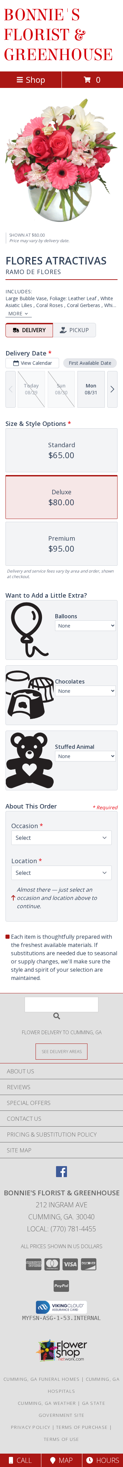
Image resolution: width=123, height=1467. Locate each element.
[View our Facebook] (61, 1175)
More (15, 313)
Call (22, 1460)
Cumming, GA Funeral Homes (41, 1379)
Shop (35, 79)
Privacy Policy (30, 1427)
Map (64, 1460)
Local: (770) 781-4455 (61, 1228)
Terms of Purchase (82, 1427)
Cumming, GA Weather (47, 1403)
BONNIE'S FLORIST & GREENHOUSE (58, 35)
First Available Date (90, 363)
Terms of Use (61, 1439)
